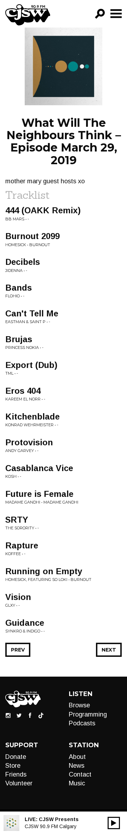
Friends (15, 774)
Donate (15, 756)
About (77, 756)
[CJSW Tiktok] (41, 715)
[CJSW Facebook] (30, 715)
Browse (79, 705)
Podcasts (82, 723)
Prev (18, 650)
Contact (80, 774)
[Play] (114, 823)
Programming (88, 714)
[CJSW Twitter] (19, 715)
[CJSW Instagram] (8, 715)
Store (12, 765)
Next (109, 650)
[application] (113, 823)
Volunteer (18, 783)
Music (77, 783)
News (76, 765)
